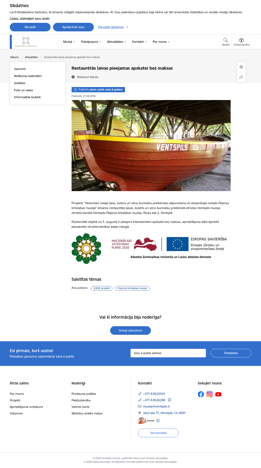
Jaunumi (20, 69)
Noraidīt (30, 27)
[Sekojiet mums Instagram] (210, 394)
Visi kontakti (158, 433)
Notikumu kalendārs (28, 76)
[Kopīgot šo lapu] (241, 77)
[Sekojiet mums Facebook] (201, 394)
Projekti (15, 400)
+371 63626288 (154, 400)
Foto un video (23, 90)
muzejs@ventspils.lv (156, 406)
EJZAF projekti (102, 288)
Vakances (16, 413)
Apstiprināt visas (73, 27)
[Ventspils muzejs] (25, 42)
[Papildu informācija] (169, 399)
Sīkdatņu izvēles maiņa (87, 413)
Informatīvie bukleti (27, 97)
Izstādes (19, 83)
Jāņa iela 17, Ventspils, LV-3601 (164, 413)
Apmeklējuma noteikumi (26, 407)
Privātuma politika (84, 394)
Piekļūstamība (81, 400)
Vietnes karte (81, 407)
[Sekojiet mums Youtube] (218, 394)
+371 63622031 (154, 394)
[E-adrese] (146, 420)
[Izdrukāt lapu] (241, 67)
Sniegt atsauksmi (130, 330)
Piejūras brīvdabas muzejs (132, 288)
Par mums (17, 394)
